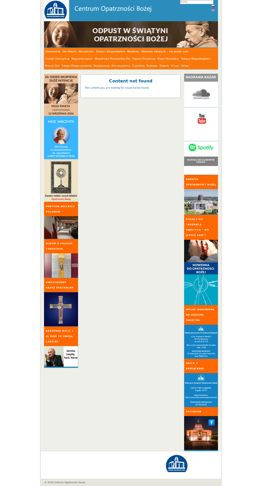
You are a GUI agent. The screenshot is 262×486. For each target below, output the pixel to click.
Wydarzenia (101, 65)
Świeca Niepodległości (196, 58)
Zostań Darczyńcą (57, 58)
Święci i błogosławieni (110, 51)
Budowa (152, 65)
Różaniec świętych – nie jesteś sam (164, 51)
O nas (175, 65)
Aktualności (86, 51)
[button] (168, 34)
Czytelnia (138, 65)
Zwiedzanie (52, 51)
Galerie (164, 65)
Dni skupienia (121, 65)
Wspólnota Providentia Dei (112, 58)
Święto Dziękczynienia (76, 65)
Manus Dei (52, 65)
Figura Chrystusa (143, 58)
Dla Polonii (69, 51)
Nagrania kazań (82, 58)
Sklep (185, 65)
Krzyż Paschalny (168, 58)
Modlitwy (133, 51)
